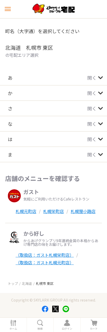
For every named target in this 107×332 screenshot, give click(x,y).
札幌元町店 (26, 211)
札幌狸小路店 (83, 211)
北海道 (27, 283)
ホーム (13, 328)
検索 (40, 328)
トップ (13, 283)
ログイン (67, 328)
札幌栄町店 (53, 211)
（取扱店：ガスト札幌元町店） (45, 262)
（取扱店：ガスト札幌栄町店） (45, 255)
